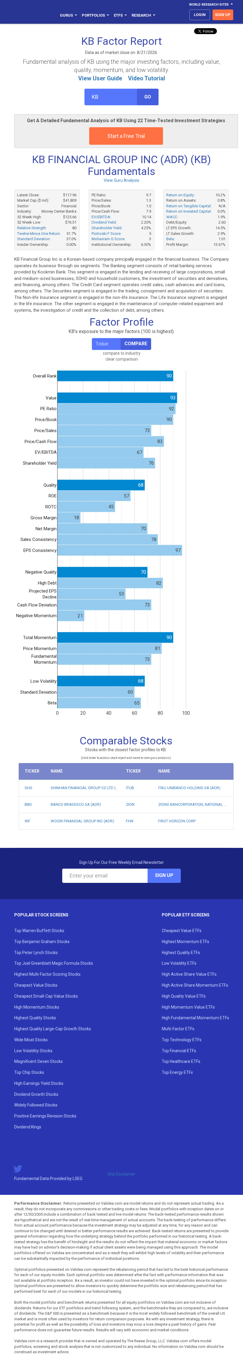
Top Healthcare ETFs (181, 1061)
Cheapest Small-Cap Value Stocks (46, 996)
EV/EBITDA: (101, 217)
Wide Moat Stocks (31, 1039)
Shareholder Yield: (107, 228)
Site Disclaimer (121, 1174)
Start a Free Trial (126, 136)
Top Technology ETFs (182, 1039)
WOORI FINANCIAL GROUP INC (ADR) (82, 821)
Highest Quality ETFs (181, 952)
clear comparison (121, 359)
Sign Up (164, 875)
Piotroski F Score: (107, 233)
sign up (223, 14)
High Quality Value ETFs (184, 996)
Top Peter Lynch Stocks (36, 952)
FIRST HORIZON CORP (177, 821)
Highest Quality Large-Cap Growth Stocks (52, 1028)
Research (141, 15)
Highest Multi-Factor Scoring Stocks (47, 974)
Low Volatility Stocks (33, 1050)
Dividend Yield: (104, 222)
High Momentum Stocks (36, 1007)
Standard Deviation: (34, 239)
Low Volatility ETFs (179, 963)
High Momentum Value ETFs (188, 1007)
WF (27, 821)
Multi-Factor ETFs (178, 1028)
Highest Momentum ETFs (185, 941)
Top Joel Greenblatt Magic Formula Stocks (53, 963)
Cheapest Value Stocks (35, 985)
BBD (28, 804)
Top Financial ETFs (179, 1050)
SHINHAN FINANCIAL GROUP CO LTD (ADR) (88, 788)
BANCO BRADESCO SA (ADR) (76, 804)
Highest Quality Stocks (35, 1017)
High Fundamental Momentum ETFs (195, 1017)
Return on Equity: (180, 195)
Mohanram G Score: (108, 239)
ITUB (130, 788)
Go (147, 97)
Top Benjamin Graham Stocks (42, 941)
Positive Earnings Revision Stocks (45, 1116)
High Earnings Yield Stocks (38, 1083)
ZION (130, 804)
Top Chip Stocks (29, 1072)
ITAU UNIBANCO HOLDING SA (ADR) (189, 788)
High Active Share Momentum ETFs (195, 985)
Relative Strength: (32, 228)
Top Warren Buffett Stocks (39, 930)
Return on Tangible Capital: (189, 206)
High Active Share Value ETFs (189, 974)
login (200, 14)
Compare (135, 343)
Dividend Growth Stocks (36, 1094)
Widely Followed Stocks (35, 1105)
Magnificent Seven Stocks (38, 1061)
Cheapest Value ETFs (182, 930)
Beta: (170, 239)
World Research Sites (209, 5)
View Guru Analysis (121, 180)
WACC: (172, 217)
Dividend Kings (27, 1127)
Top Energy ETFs (177, 1072)
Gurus (66, 15)
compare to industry (121, 353)
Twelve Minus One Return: (39, 233)
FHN (129, 821)
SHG (28, 788)
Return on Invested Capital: (189, 211)
